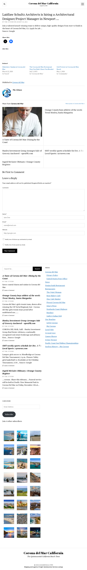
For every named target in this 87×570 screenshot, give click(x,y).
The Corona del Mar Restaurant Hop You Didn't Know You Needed (41, 68)
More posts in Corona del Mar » (75, 103)
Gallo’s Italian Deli (54, 316)
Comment (5, 188)
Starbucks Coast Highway (57, 309)
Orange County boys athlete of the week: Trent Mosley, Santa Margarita (21, 296)
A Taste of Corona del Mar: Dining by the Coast (21, 277)
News (47, 282)
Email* (4, 222)
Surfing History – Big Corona (57, 346)
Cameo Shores (51, 336)
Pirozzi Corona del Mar (56, 302)
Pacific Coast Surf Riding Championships (61, 343)
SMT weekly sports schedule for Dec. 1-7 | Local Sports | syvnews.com (21, 347)
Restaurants (50, 289)
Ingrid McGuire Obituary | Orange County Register (21, 372)
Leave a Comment (9, 290)
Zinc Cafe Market (54, 299)
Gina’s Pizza (51, 306)
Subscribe (9, 414)
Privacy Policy (52, 275)
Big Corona (51, 326)
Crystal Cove (50, 333)
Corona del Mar (51, 272)
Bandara (50, 312)
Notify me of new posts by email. (15, 245)
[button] (9, 436)
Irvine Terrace (51, 339)
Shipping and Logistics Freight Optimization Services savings (43, 567)
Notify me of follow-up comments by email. (18, 239)
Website (4, 229)
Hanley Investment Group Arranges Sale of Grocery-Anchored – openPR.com (21, 322)
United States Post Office (57, 278)
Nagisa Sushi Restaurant (55, 285)
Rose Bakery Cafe (53, 295)
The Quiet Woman (54, 292)
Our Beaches (50, 319)
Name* (4, 214)
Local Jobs (49, 329)
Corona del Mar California (43, 3)
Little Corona (52, 323)
